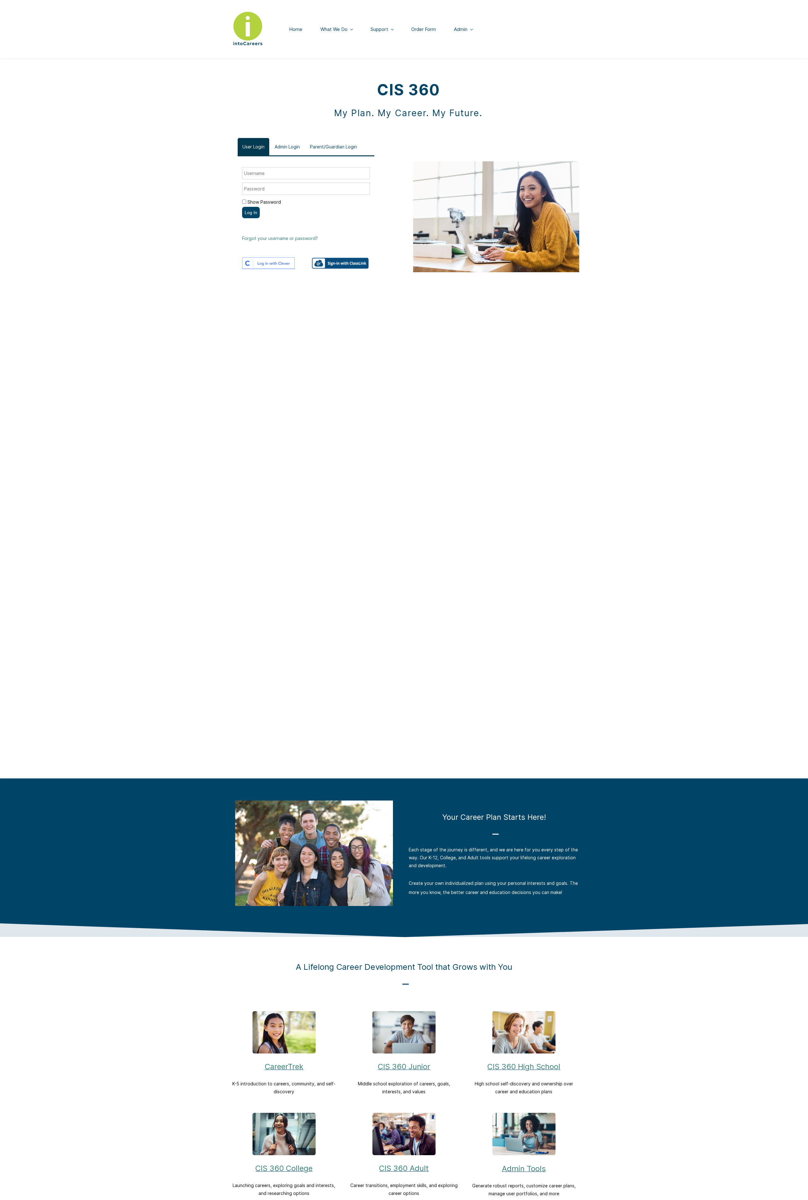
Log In (251, 212)
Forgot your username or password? (280, 238)
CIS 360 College (283, 1168)
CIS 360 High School (523, 1066)
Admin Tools (524, 1168)
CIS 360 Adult (404, 1168)
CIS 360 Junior (404, 1066)
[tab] (253, 146)
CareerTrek (284, 1066)
